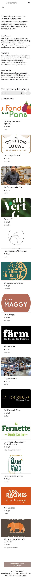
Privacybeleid (19, 571)
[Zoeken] (22, 93)
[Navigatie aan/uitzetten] (3, 7)
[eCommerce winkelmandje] (29, 3)
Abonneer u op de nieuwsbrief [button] (17, 565)
